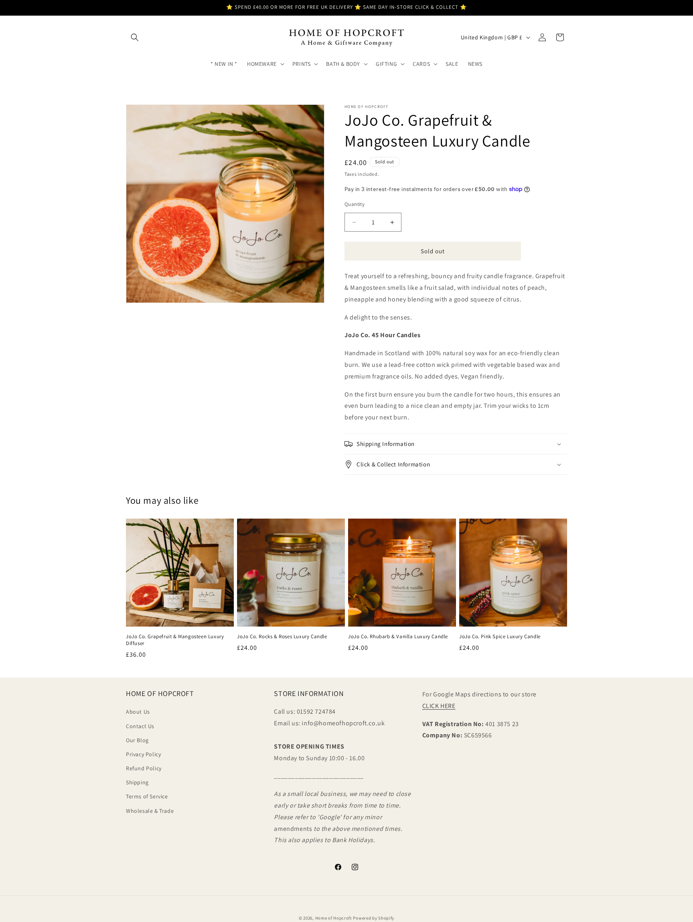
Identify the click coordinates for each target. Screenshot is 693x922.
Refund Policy (144, 768)
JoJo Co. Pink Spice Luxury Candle (500, 636)
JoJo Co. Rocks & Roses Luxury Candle (282, 636)
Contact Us (140, 726)
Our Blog (137, 740)
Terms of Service (147, 796)
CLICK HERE (439, 706)
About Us (138, 712)
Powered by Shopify (373, 918)
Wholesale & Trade (150, 810)
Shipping (137, 782)
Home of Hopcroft (333, 918)
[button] (135, 37)
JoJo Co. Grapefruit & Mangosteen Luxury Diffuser (175, 640)
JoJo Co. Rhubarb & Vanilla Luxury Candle (398, 636)
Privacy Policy (143, 754)
